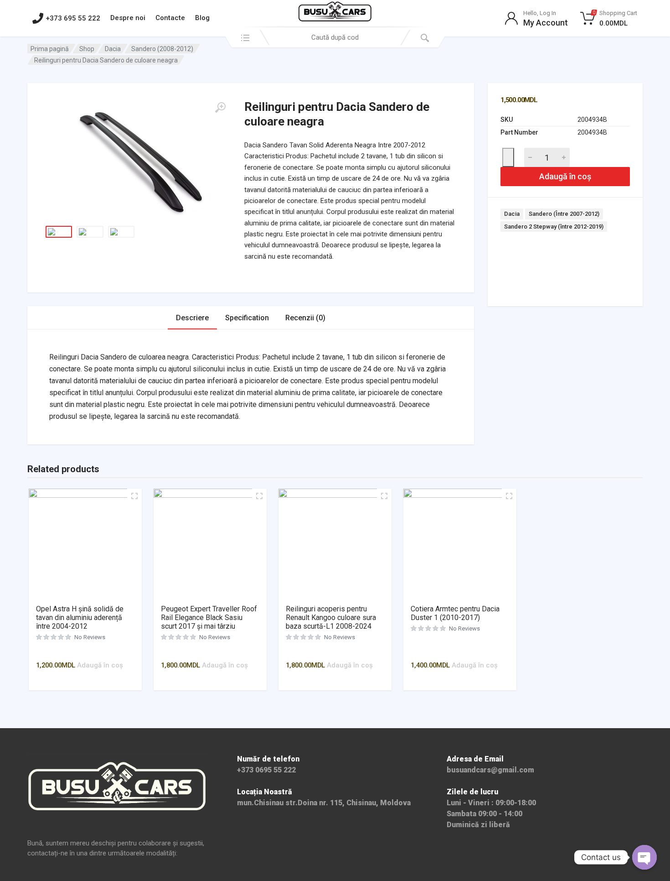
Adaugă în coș (565, 176)
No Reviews (89, 637)
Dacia (113, 48)
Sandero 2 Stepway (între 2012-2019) (553, 226)
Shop (86, 48)
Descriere (192, 317)
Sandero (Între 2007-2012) (564, 213)
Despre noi (127, 18)
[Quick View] (89, 651)
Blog (202, 18)
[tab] (192, 317)
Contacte (170, 18)
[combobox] (335, 37)
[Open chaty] (644, 857)
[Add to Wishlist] (508, 157)
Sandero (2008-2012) (162, 48)
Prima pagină (50, 48)
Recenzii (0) (305, 317)
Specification (247, 317)
